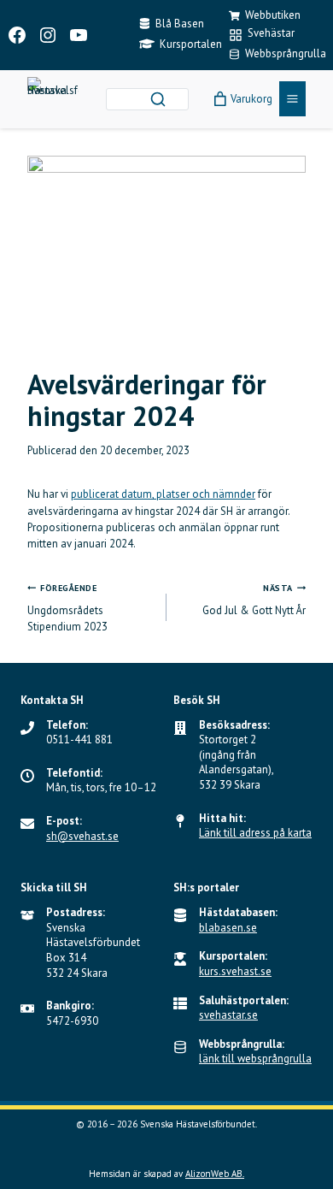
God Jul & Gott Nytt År (254, 600)
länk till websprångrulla (255, 1058)
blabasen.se (228, 927)
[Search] (158, 99)
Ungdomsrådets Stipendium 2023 (67, 608)
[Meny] (292, 98)
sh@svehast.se (82, 836)
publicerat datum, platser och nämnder (163, 494)
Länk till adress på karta (255, 832)
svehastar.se (228, 1015)
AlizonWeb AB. (214, 1174)
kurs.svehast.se (235, 971)
